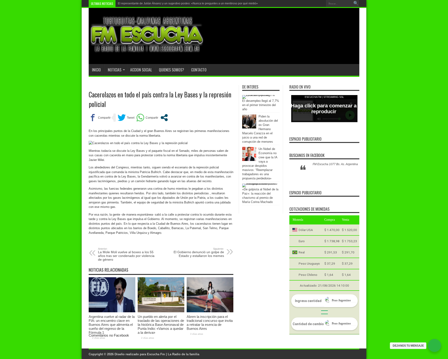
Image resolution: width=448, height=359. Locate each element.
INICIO (96, 70)
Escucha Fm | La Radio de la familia (173, 354)
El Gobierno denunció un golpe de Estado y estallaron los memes (199, 252)
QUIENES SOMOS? (171, 70)
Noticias (114, 70)
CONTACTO (198, 70)
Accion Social (141, 70)
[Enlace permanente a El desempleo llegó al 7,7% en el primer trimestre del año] (259, 95)
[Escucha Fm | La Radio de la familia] (147, 52)
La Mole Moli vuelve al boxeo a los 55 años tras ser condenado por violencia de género (126, 254)
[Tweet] (126, 118)
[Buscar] (355, 3)
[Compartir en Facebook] (100, 118)
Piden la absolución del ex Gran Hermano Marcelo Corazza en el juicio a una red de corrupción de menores (260, 129)
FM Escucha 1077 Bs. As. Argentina (335, 164)
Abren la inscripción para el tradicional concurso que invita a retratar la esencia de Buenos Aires (210, 323)
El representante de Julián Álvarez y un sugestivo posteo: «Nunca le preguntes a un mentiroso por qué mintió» (188, 3)
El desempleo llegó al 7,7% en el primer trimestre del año (260, 105)
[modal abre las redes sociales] (164, 118)
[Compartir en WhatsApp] (147, 118)
